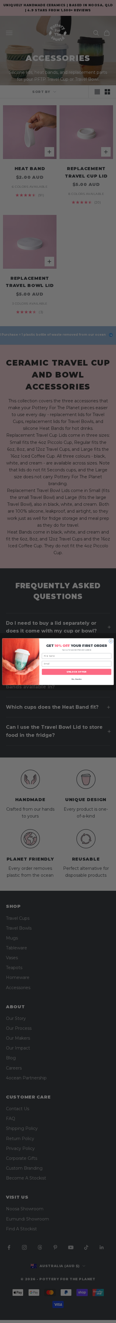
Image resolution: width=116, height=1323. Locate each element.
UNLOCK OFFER (77, 671)
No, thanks (77, 679)
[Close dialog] (111, 641)
